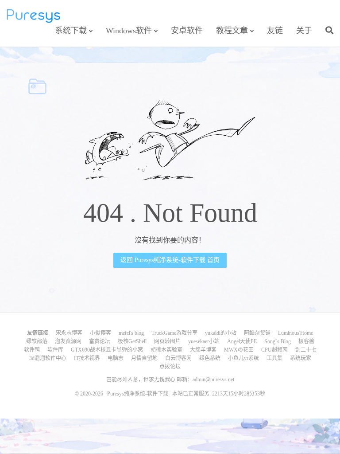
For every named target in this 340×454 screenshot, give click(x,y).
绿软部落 (36, 341)
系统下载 (71, 30)
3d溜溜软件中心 (47, 358)
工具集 (274, 358)
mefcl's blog (131, 333)
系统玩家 (300, 358)
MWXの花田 (239, 350)
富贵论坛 (99, 341)
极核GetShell (132, 341)
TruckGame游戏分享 (174, 333)
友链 (275, 30)
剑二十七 (306, 350)
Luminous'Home (295, 333)
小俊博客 (100, 333)
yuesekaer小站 (204, 341)
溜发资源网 (68, 341)
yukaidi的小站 (220, 333)
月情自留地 (144, 358)
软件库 (55, 350)
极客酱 (306, 341)
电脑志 (116, 358)
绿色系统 (209, 358)
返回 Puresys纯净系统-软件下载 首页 (170, 260)
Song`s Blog (277, 341)
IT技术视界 (87, 358)
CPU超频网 (274, 350)
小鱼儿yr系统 (243, 358)
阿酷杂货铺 (257, 333)
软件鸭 (32, 350)
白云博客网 (178, 358)
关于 (304, 30)
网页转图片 (167, 341)
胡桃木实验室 (166, 350)
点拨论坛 (170, 367)
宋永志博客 (69, 333)
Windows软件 (129, 30)
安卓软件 (187, 30)
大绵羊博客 (203, 350)
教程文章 (232, 30)
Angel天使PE (242, 341)
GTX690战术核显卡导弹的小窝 (107, 350)
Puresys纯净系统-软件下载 (33, 16)
